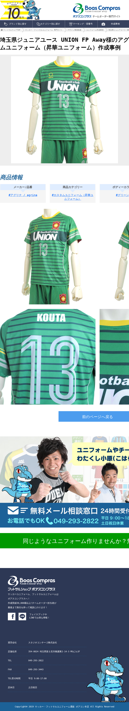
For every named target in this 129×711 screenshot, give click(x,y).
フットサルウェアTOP (11, 30)
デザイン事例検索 (74, 30)
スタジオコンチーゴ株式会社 (42, 642)
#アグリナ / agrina (23, 195)
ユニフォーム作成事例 (95, 30)
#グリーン (122, 195)
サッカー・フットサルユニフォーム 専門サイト (44, 30)
